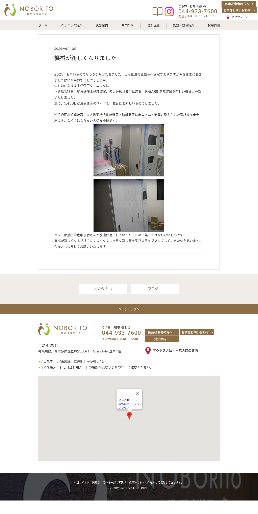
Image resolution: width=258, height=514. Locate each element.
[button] (71, 25)
